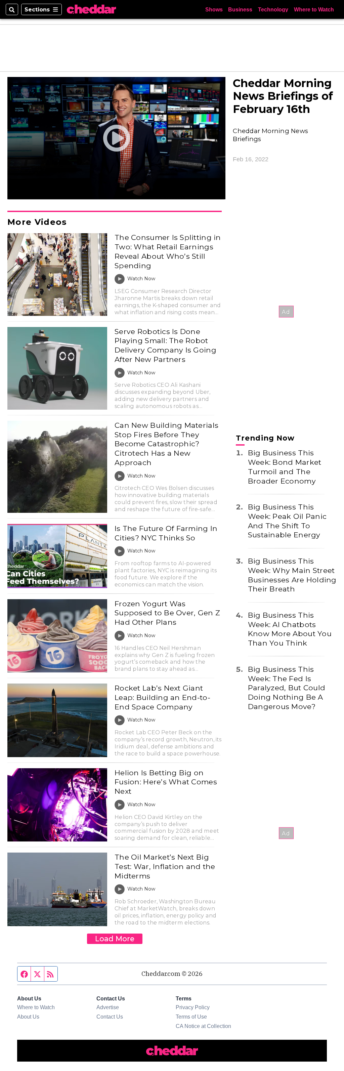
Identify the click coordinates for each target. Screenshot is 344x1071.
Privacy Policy (193, 1007)
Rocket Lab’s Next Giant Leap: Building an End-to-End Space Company (162, 697)
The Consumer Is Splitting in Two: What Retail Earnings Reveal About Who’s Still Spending (168, 251)
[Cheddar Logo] (91, 9)
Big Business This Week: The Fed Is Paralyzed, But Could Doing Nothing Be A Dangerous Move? (286, 688)
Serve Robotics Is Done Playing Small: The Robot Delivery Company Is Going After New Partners (165, 345)
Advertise (107, 1007)
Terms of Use (191, 1017)
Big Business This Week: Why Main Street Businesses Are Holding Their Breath (292, 575)
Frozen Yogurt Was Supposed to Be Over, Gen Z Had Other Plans (167, 612)
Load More (114, 938)
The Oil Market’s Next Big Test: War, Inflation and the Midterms (165, 866)
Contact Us (109, 1017)
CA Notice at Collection (203, 1026)
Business (240, 9)
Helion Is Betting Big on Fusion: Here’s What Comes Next (166, 781)
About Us (28, 1017)
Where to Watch (314, 9)
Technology (273, 9)
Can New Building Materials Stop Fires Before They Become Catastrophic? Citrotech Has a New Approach (166, 444)
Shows (214, 9)
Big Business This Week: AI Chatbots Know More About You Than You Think (290, 629)
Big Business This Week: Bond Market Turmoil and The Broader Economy (284, 466)
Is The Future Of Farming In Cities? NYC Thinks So (166, 533)
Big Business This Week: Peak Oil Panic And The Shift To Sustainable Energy (287, 520)
